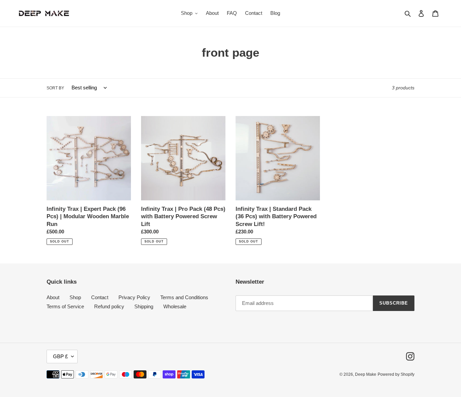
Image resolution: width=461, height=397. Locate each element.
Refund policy (109, 306)
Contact (99, 297)
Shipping (143, 306)
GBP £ (60, 356)
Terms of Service (65, 306)
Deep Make (365, 374)
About (53, 297)
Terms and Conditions (184, 297)
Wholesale (174, 306)
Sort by (55, 88)
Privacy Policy (134, 297)
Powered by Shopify (396, 374)
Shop (75, 297)
